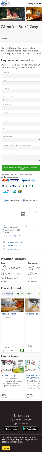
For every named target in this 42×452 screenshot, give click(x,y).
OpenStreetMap (22, 226)
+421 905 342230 (14, 246)
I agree (6, 448)
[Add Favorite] (20, 301)
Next (38, 14)
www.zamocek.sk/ (14, 242)
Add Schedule (32, 200)
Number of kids (7, 104)
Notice (8, 154)
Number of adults (8, 96)
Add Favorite (13, 200)
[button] (36, 207)
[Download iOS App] (11, 431)
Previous (3, 14)
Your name (6, 72)
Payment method (8, 136)
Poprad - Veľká (9, 314)
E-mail (5, 80)
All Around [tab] (7, 293)
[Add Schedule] (15, 301)
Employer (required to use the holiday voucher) (17, 145)
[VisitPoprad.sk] (6, 3)
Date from (6, 121)
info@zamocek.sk (14, 249)
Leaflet (7, 226)
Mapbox (16, 227)
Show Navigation (13, 235)
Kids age (5, 112)
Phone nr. (6, 88)
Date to (5, 128)
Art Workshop (9, 375)
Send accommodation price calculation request (21, 168)
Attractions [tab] (26, 293)
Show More (36, 54)
